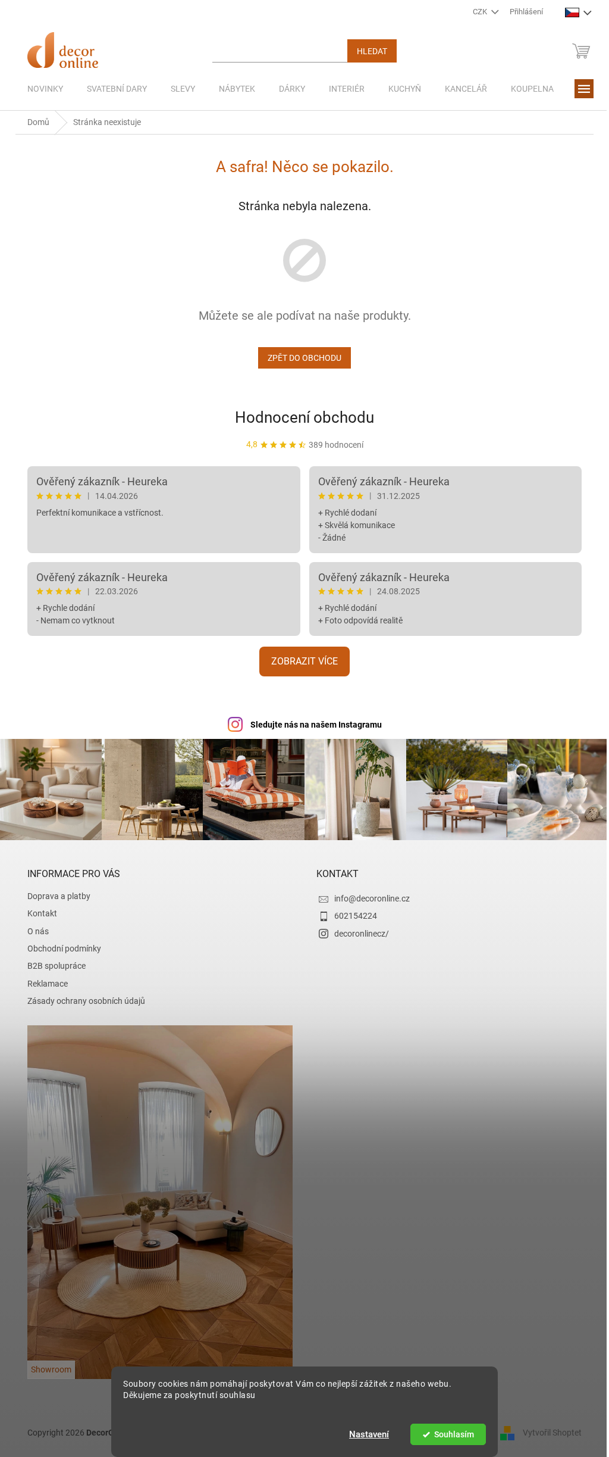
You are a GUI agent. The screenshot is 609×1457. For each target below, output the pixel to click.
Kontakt (38, 912)
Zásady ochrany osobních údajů (82, 999)
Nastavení (365, 1434)
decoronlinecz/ (357, 932)
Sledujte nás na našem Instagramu (311, 724)
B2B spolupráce (52, 964)
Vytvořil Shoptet (548, 1431)
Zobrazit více (300, 661)
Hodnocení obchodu (300, 417)
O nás (34, 929)
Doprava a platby (54, 894)
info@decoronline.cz (368, 896)
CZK (476, 11)
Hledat (368, 51)
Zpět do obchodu (300, 358)
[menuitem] (41, 88)
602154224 (351, 914)
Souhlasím (449, 1434)
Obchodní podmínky (60, 947)
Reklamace (43, 982)
